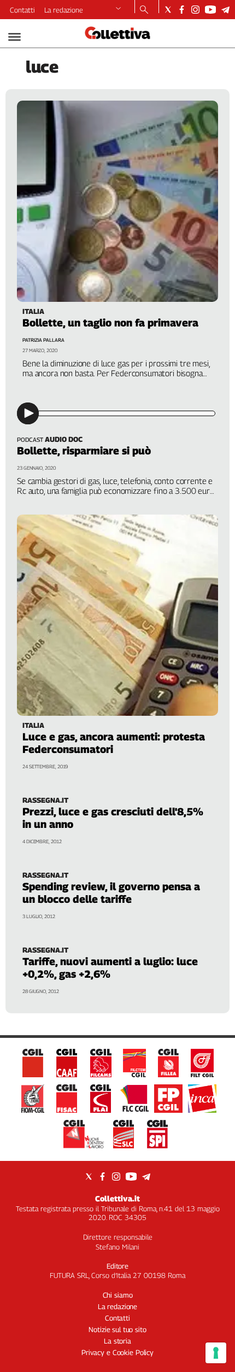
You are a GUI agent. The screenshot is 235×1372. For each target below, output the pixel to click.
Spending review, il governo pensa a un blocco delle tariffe (111, 892)
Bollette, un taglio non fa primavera (110, 323)
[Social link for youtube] (210, 9)
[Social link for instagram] (195, 9)
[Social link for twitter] (168, 9)
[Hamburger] (14, 37)
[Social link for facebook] (182, 9)
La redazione (63, 9)
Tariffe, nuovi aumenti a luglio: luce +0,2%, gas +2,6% (110, 967)
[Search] (144, 10)
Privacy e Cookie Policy (117, 1352)
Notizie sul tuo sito (117, 1329)
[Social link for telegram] (225, 9)
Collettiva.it (117, 1198)
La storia (117, 1340)
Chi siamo (118, 1295)
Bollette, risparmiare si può (84, 451)
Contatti (22, 9)
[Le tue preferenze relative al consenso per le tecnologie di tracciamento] (215, 1352)
